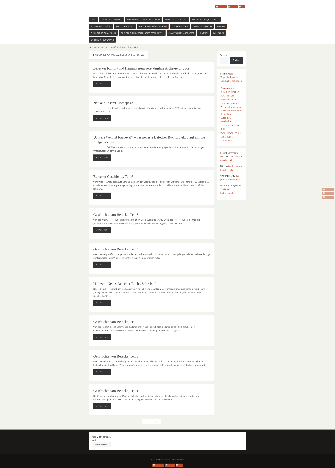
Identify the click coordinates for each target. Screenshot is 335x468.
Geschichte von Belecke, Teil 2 (115, 356)
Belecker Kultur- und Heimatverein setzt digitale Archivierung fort (141, 68)
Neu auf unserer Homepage (113, 103)
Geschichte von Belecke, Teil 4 (115, 249)
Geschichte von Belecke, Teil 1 (115, 391)
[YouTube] (328, 189)
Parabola (169, 459)
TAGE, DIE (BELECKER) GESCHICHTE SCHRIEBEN (230, 137)
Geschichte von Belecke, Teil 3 (115, 322)
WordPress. (179, 459)
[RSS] (328, 197)
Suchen (223, 55)
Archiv (95, 440)
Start (95, 47)
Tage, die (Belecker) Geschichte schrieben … (231, 81)
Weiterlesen (102, 83)
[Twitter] (328, 193)
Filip (222, 156)
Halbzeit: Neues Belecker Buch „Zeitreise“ (124, 284)
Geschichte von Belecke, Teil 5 (115, 215)
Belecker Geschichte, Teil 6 (113, 177)
